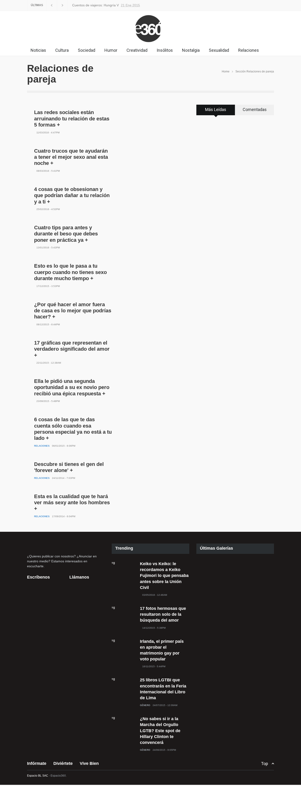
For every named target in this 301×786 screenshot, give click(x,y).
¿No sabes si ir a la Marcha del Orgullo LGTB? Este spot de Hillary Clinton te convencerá (160, 730)
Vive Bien (89, 763)
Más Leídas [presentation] (215, 109)
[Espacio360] (150, 43)
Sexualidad (219, 50)
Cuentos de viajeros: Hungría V (95, 5)
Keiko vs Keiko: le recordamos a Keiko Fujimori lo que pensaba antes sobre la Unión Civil (164, 575)
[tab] (215, 111)
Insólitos (165, 50)
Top (264, 763)
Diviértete (63, 763)
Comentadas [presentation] (255, 109)
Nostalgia (191, 50)
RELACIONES (42, 446)
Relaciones (248, 50)
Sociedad (86, 50)
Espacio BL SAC (37, 775)
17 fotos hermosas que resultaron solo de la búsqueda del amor (163, 614)
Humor (110, 50)
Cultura (62, 50)
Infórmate (36, 763)
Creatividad (137, 50)
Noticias (38, 50)
